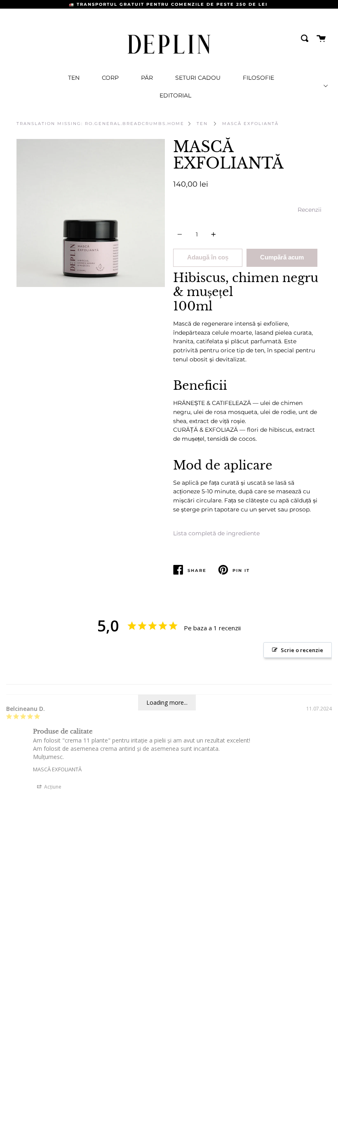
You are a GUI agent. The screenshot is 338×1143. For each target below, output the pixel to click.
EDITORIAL (175, 95)
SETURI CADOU (198, 77)
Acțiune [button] (52, 786)
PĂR (147, 77)
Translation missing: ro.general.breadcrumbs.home (100, 123)
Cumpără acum (282, 257)
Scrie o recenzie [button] (302, 650)
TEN (74, 77)
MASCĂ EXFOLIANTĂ (250, 123)
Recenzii (310, 209)
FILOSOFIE (258, 77)
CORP (110, 77)
